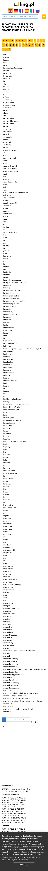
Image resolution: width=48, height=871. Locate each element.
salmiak (5, 460)
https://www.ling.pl (20, 852)
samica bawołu (7, 566)
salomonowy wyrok (9, 473)
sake (3, 264)
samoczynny (6, 690)
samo (4, 600)
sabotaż (5, 65)
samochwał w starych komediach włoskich (18, 651)
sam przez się (7, 526)
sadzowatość (7, 214)
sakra (4, 269)
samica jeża (6, 571)
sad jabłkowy (7, 100)
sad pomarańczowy (9, 105)
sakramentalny (7, 312)
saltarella (5, 494)
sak (3, 261)
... (39, 722)
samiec (4, 595)
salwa (4, 502)
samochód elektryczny (10, 664)
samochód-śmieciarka (10, 688)
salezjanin (5, 436)
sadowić (5, 126)
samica (4, 563)
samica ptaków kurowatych (12, 584)
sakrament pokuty (9, 306)
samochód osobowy (9, 667)
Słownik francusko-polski (14, 813)
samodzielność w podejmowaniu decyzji (17, 709)
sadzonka (5, 200)
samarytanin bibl (8, 547)
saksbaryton (6, 320)
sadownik (5, 134)
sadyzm (5, 147)
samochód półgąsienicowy (12, 675)
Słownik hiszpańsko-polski (14, 818)
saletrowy (5, 431)
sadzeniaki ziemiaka (9, 182)
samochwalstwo (8, 645)
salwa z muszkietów (9, 508)
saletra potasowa (8, 423)
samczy (4, 558)
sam (3, 513)
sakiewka (5, 267)
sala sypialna (7, 367)
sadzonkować (7, 206)
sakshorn (5, 322)
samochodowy (7, 632)
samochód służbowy (10, 680)
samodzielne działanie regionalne (15, 696)
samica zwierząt (8, 590)
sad (3, 94)
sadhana (5, 113)
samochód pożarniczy (10, 672)
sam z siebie (6, 534)
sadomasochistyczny (10, 121)
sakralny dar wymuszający (12, 280)
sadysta (5, 139)
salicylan (5, 444)
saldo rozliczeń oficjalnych (12, 407)
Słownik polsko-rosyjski (13, 809)
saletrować (6, 428)
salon (4, 476)
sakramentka (7, 317)
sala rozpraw (7, 365)
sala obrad (6, 357)
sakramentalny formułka (11, 314)
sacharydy (5, 86)
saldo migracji (7, 402)
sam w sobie (7, 532)
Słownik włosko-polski (12, 816)
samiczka (5, 592)
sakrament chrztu (8, 293)
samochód (6, 656)
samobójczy (6, 622)
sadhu (4, 116)
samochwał (6, 648)
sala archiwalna (7, 341)
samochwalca (7, 640)
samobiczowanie (8, 614)
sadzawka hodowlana (10, 169)
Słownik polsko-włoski (12, 802)
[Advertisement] (24, 757)
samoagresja (6, 606)
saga (3, 240)
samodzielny (7, 712)
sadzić (4, 190)
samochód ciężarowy (10, 659)
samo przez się (7, 603)
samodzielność (7, 706)
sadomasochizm (8, 124)
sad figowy (6, 97)
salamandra (6, 378)
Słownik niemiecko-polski (13, 820)
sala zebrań (6, 375)
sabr (3, 81)
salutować (6, 500)
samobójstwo (7, 627)
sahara (4, 253)
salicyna (5, 449)
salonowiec (6, 484)
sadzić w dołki (7, 195)
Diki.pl (4, 791)
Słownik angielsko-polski (13, 811)
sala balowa (6, 346)
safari (4, 230)
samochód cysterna (9, 661)
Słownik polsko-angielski (13, 798)
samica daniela (7, 569)
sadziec (4, 187)
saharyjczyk (6, 256)
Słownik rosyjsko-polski (13, 822)
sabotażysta (6, 73)
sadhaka (5, 110)
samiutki (5, 598)
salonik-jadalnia (8, 479)
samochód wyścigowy (10, 683)
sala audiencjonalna (9, 343)
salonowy (5, 487)
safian (4, 235)
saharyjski (6, 259)
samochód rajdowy (9, 677)
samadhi (5, 540)
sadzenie (5, 185)
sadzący (5, 219)
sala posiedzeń (7, 359)
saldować (5, 412)
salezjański (6, 439)
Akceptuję (24, 864)
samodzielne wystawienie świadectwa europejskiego (22, 701)
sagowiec (5, 251)
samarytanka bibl (8, 550)
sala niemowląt (7, 354)
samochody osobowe (10, 635)
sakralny (5, 277)
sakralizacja (6, 272)
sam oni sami (7, 524)
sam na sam (6, 518)
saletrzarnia (6, 434)
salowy (4, 489)
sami (3, 561)
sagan (4, 243)
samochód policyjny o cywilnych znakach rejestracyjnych (24, 669)
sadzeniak (5, 179)
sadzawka (5, 163)
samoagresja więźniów (10, 608)
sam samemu (7, 529)
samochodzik (7, 637)
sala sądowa (6, 370)
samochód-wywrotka (10, 685)
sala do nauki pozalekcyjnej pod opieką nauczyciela (22, 349)
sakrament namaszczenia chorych (14, 301)
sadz (3, 153)
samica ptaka (7, 582)
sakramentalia (7, 309)
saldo (4, 396)
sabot (4, 63)
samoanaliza (6, 611)
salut (3, 497)
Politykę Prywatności (19, 847)
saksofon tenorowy (9, 328)
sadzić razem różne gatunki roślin (15, 192)
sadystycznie (7, 142)
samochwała (6, 653)
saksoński (5, 333)
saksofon (5, 325)
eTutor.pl (6, 789)
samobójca (6, 619)
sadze (4, 177)
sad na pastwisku (8, 102)
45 (4, 726)
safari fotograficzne (9, 232)
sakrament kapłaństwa (10, 296)
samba (4, 555)
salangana (5, 386)
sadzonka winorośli (9, 203)
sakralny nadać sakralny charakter (15, 283)
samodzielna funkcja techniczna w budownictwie (21, 693)
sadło (4, 222)
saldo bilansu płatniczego (11, 399)
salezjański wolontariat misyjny (14, 441)
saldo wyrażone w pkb (10, 410)
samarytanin (6, 545)
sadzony (5, 208)
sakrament (6, 288)
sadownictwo (7, 132)
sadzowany (6, 211)
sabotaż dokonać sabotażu (12, 68)
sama (4, 537)
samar (4, 542)
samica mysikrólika (9, 579)
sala (3, 338)
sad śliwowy (7, 108)
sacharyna (5, 89)
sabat (4, 55)
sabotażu (5, 71)
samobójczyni (7, 624)
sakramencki (6, 285)
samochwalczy (7, 643)
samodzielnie (7, 704)
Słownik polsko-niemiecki (13, 807)
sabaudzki (5, 60)
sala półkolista (7, 362)
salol (3, 465)
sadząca (5, 216)
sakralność (6, 275)
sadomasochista (8, 118)
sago (3, 248)
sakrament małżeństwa (10, 298)
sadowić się (6, 129)
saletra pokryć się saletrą (11, 420)
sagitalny (5, 245)
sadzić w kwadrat (8, 198)
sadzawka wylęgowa (10, 171)
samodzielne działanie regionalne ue (16, 698)
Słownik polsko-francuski (14, 800)
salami (4, 383)
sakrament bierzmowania (11, 291)
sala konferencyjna (9, 351)
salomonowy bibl (8, 471)
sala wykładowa (8, 373)
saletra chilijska (8, 418)
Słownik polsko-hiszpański (14, 804)
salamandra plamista (9, 381)
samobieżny (6, 616)
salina (4, 452)
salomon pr (6, 468)
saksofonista (7, 330)
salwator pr (6, 510)
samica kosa (6, 574)
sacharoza (5, 84)
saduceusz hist (7, 137)
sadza (4, 155)
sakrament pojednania (10, 304)
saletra (4, 415)
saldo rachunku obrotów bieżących (15, 404)
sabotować (6, 79)
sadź (3, 224)
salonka (5, 481)
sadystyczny (6, 145)
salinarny (5, 457)
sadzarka (5, 161)
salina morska (7, 455)
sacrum (4, 92)
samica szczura (7, 587)
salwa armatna (7, 505)
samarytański (7, 553)
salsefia (5, 492)
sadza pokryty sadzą (9, 158)
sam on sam (6, 521)
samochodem (7, 630)
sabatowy (5, 57)
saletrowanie (7, 426)
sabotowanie (7, 76)
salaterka (5, 391)
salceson (5, 394)
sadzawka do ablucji (9, 166)
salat (3, 388)
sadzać (4, 174)
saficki (4, 238)
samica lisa (6, 577)
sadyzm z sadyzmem (10, 150)
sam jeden (6, 516)
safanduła (5, 227)
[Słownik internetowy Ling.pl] (24, 4)
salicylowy (6, 447)
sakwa (4, 335)
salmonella (6, 463)
